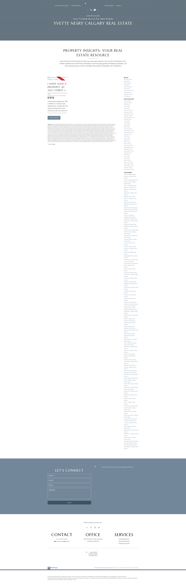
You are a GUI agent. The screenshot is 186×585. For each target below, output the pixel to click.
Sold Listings (127, 92)
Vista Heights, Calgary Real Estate (97, 140)
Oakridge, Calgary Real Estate (77, 135)
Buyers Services (124, 539)
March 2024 (127, 143)
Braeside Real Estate (90, 125)
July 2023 (127, 154)
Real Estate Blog (129, 90)
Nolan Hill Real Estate (60, 135)
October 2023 (128, 149)
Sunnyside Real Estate (66, 140)
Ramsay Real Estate (72, 136)
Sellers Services (124, 541)
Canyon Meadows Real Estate (62, 126)
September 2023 (129, 151)
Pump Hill (127, 88)
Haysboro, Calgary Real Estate (53, 131)
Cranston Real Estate (56, 129)
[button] (87, 528)
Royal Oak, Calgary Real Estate (79, 137)
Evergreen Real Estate (77, 130)
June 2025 (127, 123)
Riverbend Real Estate (100, 136)
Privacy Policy (117, 567)
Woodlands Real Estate (95, 141)
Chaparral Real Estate (109, 126)
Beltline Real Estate (70, 125)
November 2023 (128, 147)
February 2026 (128, 110)
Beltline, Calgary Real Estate (80, 125)
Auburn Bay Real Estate (77, 124)
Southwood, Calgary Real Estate (96, 139)
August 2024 (128, 134)
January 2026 (128, 112)
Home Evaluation (124, 543)
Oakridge (126, 85)
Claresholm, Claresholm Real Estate (89, 128)
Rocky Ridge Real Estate (55, 137)
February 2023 (128, 162)
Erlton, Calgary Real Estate (67, 130)
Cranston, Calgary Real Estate (66, 129)
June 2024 (127, 138)
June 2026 (127, 106)
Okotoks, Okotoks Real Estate (88, 135)
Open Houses (128, 87)
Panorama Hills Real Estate (107, 135)
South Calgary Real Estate (75, 139)
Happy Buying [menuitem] (75, 5)
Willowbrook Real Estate (77, 141)
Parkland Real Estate (52, 136)
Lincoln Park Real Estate (131, 304)
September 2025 (129, 117)
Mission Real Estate (94, 134)
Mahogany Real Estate (130, 309)
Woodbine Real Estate (87, 141)
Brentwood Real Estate (110, 125)
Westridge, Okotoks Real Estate (110, 140)
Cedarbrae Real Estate (87, 126)
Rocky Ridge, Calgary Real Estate (66, 137)
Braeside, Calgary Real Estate (99, 125)
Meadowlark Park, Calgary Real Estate (70, 134)
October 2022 (128, 167)
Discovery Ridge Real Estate (78, 129)
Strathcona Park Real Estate (108, 139)
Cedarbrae (127, 81)
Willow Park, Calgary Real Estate (66, 141)
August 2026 (127, 103)
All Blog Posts (128, 79)
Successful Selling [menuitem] (61, 5)
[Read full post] (58, 79)
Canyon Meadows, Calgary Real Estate (76, 126)
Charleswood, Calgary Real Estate (75, 128)
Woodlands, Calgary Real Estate (107, 141)
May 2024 (127, 140)
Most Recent (127, 101)
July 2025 (127, 121)
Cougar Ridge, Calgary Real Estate (102, 128)
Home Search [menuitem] (108, 5)
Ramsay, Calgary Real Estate (81, 136)
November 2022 (128, 166)
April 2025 (127, 127)
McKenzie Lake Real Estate (57, 134)
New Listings (127, 83)
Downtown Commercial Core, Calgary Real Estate (131, 265)
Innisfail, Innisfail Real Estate (77, 131)
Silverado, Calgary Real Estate (53, 139)
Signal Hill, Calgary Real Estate (109, 137)
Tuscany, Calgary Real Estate (84, 140)
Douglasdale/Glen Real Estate (89, 129)
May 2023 (127, 158)
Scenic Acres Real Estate (90, 137)
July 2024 (127, 136)
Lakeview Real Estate (109, 131)
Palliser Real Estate (98, 135)
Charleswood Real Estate (64, 128)
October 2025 (128, 116)
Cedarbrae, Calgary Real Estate (98, 126)
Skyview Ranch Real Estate (64, 139)
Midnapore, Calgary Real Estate (84, 134)
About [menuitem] (118, 5)
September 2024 (129, 132)
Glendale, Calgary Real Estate (99, 130)
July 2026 (127, 104)
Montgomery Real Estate (103, 134)
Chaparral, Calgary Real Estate (53, 128)
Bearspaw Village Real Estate (61, 125)
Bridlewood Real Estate (52, 126)
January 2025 (128, 128)
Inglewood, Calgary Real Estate (65, 131)
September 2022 (129, 169)
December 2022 (128, 164)
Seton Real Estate (99, 137)
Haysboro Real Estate (110, 130)
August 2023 (128, 153)
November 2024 (128, 130)
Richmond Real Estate (91, 136)
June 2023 (127, 156)
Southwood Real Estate (85, 139)
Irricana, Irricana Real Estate (59, 95)
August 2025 (127, 119)
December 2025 (128, 114)
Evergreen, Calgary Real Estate (88, 130)
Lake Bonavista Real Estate (99, 131)
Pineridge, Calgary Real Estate (61, 136)
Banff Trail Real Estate (99, 124)
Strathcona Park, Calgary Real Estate (54, 140)
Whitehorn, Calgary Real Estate (54, 141)
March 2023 (127, 160)
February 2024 (128, 145)
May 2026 (126, 108)
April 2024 (127, 141)
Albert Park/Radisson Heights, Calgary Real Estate (62, 124)
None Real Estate (67, 135)
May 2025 (126, 125)
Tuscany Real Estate (75, 140)
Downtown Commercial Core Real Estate (103, 129)
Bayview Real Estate (108, 124)
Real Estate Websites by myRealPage (129, 567)
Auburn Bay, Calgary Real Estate (88, 124)
